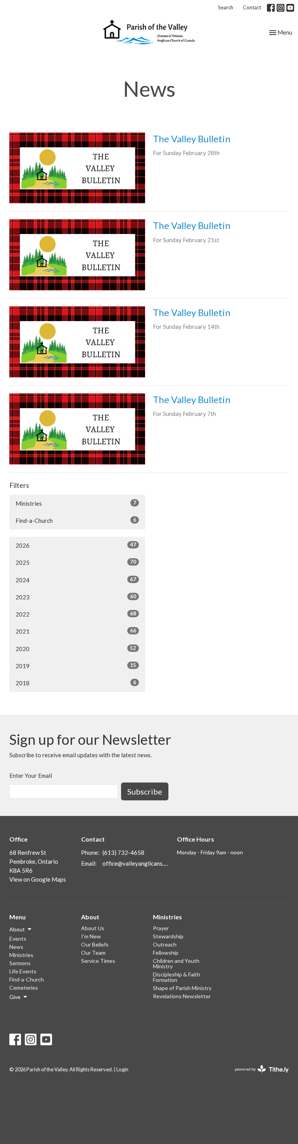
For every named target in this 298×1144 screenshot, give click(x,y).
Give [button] (15, 997)
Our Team (93, 952)
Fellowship (165, 952)
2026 (76, 545)
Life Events (22, 971)
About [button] (17, 929)
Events (17, 938)
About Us (92, 928)
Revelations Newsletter (182, 996)
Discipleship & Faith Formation (176, 977)
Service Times (98, 960)
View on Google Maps (37, 879)
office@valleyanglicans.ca (135, 863)
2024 (76, 579)
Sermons (20, 963)
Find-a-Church (76, 520)
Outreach (165, 944)
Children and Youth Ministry (176, 963)
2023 (76, 597)
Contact (252, 7)
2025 (76, 562)
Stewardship (168, 936)
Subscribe (144, 791)
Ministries (76, 503)
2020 (76, 648)
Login (122, 1069)
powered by (258, 1076)
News (16, 946)
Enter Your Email (30, 775)
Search (225, 7)
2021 (76, 631)
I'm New (91, 936)
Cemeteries (23, 987)
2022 (76, 614)
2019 (76, 665)
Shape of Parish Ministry (182, 988)
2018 (76, 682)
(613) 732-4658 (123, 852)
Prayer (161, 928)
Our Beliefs (95, 944)
